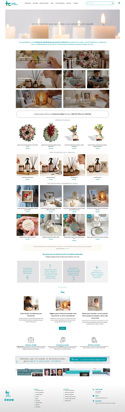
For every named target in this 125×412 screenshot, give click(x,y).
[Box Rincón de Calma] (51, 165)
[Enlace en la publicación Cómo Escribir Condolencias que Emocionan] (31, 303)
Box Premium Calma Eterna (27, 177)
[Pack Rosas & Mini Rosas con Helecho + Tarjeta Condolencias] (74, 133)
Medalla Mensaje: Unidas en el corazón (27, 237)
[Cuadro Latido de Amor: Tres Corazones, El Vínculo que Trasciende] (27, 196)
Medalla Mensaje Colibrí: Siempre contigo (50, 237)
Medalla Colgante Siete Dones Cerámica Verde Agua (97, 237)
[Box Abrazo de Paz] (98, 165)
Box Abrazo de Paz (97, 177)
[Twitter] (8, 400)
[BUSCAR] (112, 3)
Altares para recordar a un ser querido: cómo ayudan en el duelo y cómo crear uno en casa (95, 316)
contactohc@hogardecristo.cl (101, 398)
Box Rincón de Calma (51, 177)
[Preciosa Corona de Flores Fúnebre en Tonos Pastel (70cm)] (27, 133)
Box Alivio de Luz (74, 177)
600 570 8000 (98, 391)
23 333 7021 (97, 392)
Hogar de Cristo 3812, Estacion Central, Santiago (105, 403)
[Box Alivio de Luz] (74, 165)
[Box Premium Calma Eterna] (27, 165)
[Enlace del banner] (39, 59)
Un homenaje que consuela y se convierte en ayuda (62, 24)
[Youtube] (10, 400)
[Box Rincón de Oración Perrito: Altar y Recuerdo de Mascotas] (98, 196)
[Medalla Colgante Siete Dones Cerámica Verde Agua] (98, 225)
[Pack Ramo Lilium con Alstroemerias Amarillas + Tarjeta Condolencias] (98, 133)
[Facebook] (5, 400)
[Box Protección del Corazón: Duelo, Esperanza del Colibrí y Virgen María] (51, 196)
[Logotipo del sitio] (11, 3)
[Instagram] (13, 400)
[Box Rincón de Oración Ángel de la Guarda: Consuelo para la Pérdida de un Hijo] (74, 196)
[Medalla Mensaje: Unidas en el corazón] (27, 225)
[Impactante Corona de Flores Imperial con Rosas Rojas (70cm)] (51, 133)
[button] (18, 272)
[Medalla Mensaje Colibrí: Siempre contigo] (51, 225)
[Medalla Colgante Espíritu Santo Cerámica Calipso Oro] (74, 225)
